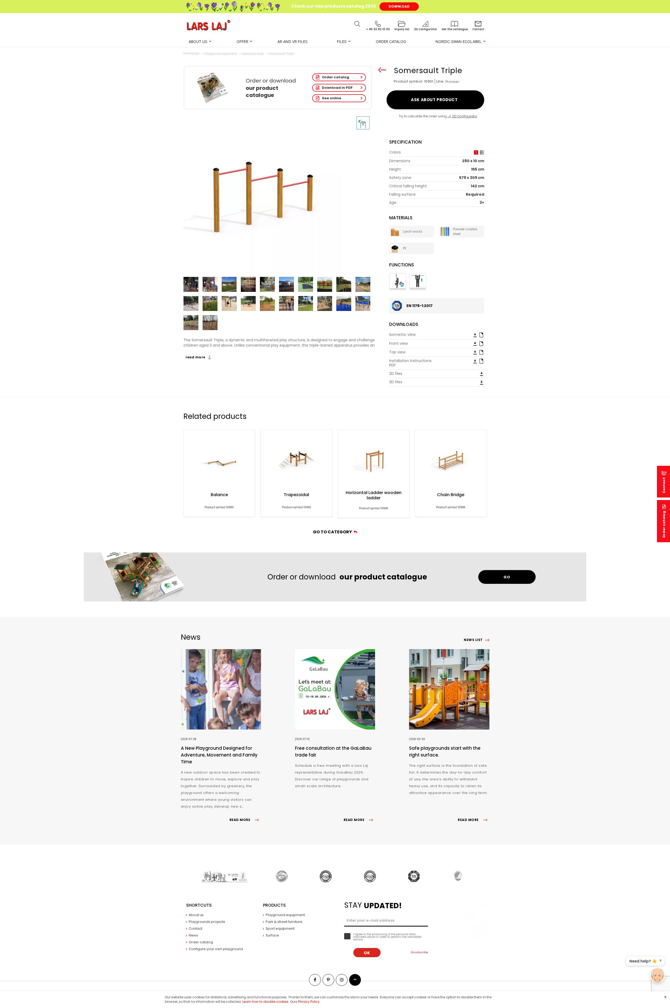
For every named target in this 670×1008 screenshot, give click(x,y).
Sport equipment (280, 928)
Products (274, 905)
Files (342, 41)
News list (473, 640)
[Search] (357, 24)
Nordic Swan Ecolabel (459, 41)
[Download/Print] (475, 334)
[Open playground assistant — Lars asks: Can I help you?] (657, 975)
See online (331, 98)
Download (399, 6)
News (193, 935)
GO (507, 577)
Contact (195, 928)
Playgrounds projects (207, 921)
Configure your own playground (216, 948)
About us (198, 41)
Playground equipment (285, 914)
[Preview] (481, 334)
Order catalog (335, 77)
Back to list (382, 70)
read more (196, 357)
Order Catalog (391, 41)
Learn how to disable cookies (265, 1001)
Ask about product (435, 99)
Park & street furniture (284, 921)
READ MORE (240, 820)
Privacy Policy (309, 1001)
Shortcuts (199, 905)
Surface (272, 935)
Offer (242, 41)
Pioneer (452, 81)
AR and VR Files (292, 41)
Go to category (333, 532)
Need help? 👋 (642, 961)
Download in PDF (337, 87)
